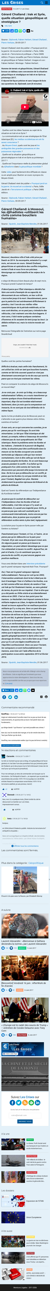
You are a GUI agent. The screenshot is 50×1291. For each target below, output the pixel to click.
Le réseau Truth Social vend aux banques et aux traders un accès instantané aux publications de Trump (37, 1146)
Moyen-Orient (11, 145)
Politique (22, 1035)
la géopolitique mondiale (30, 166)
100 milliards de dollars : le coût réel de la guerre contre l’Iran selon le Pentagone (36, 1162)
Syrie (10, 26)
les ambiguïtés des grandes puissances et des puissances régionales (20, 148)
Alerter (16, 789)
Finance (30, 1139)
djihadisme (9, 166)
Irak (6, 26)
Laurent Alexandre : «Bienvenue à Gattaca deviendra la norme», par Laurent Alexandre (24, 942)
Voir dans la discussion (11, 745)
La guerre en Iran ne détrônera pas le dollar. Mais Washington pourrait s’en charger (37, 1243)
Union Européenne (33, 1217)
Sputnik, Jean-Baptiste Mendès (23, 224)
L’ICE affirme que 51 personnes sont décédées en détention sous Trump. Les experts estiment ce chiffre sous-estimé (37, 1259)
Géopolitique (7, 9)
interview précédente (36, 563)
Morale (22, 948)
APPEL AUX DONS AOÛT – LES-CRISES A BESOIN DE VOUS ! (35, 1275)
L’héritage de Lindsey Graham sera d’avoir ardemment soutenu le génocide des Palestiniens (37, 1178)
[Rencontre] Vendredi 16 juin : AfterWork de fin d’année (23, 984)
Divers (19, 990)
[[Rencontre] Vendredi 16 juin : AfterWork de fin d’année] (25, 968)
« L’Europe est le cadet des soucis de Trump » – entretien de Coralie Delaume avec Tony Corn (24, 1028)
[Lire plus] (8, 683)
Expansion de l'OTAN (34, 1201)
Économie (30, 1237)
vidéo (9, 172)
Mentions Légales (20, 1288)
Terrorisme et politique (21, 189)
